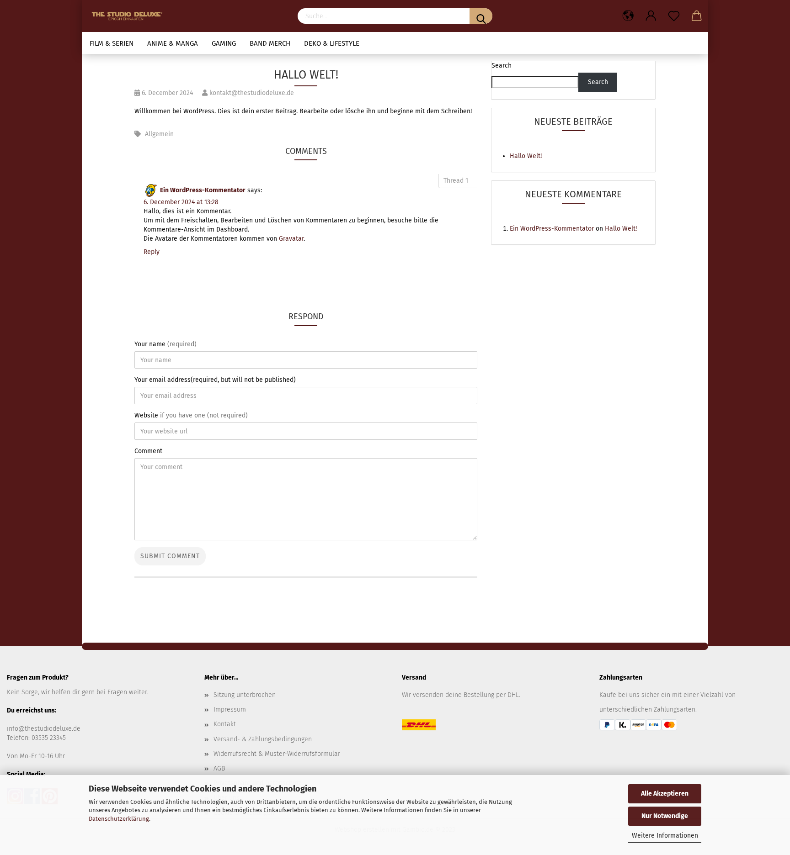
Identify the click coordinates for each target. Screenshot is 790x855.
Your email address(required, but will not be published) (215, 380)
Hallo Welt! (526, 156)
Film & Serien (111, 43)
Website (191, 415)
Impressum (230, 709)
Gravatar (291, 239)
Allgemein (159, 134)
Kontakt (225, 724)
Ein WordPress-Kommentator (203, 190)
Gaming (224, 43)
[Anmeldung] (651, 16)
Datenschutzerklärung (119, 818)
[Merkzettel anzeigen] (673, 16)
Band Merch (270, 43)
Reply (152, 252)
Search (501, 65)
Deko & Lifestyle (331, 43)
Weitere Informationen (665, 835)
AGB (219, 768)
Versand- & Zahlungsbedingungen (263, 739)
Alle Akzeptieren (665, 793)
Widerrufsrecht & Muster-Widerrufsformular (277, 754)
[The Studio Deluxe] (129, 16)
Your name (165, 344)
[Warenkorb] (696, 16)
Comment (148, 451)
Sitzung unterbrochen (245, 695)
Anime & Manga (172, 43)
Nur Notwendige (664, 816)
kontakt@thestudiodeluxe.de (251, 93)
